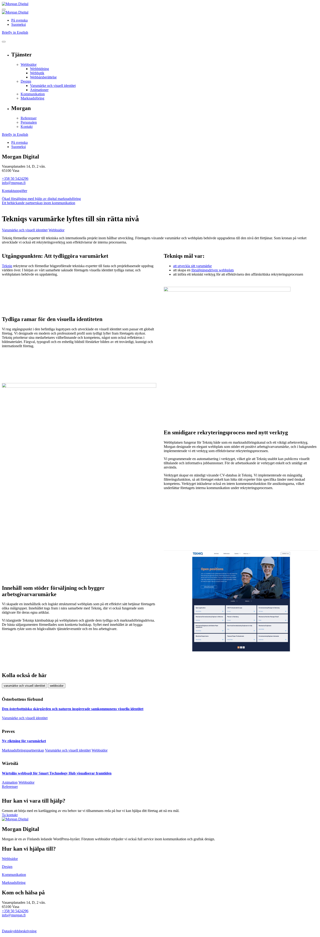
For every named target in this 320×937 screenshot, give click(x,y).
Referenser (29, 118)
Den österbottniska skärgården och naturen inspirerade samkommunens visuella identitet (72, 709)
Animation (10, 782)
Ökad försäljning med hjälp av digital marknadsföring (41, 199)
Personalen (29, 122)
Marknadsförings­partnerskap (23, 750)
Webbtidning (39, 69)
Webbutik (37, 73)
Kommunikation (33, 94)
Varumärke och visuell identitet (53, 86)
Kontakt (27, 127)
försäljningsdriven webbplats (212, 270)
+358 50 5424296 (15, 179)
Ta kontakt (10, 815)
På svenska (19, 20)
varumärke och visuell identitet (24, 685)
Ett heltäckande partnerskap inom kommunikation (38, 203)
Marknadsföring (32, 98)
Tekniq (7, 266)
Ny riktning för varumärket (24, 741)
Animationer (39, 90)
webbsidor (56, 685)
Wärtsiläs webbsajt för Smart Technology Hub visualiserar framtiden (57, 773)
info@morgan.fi (14, 183)
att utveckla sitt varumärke (192, 266)
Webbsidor (29, 64)
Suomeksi (18, 24)
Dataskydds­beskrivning (19, 931)
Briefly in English (15, 32)
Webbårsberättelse (43, 77)
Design (26, 81)
